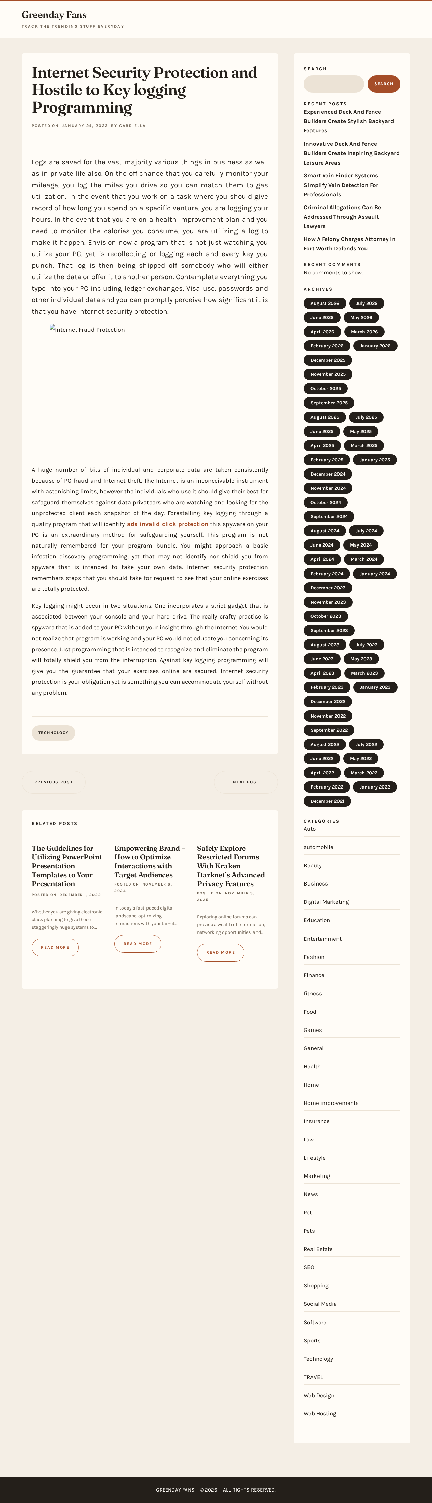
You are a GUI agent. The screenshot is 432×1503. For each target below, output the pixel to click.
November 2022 (328, 716)
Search (315, 69)
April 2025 (322, 446)
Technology (53, 732)
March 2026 (364, 332)
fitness (313, 993)
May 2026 (361, 317)
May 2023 (361, 659)
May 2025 (361, 431)
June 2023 (322, 659)
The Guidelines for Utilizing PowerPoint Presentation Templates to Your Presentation (67, 866)
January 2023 (375, 687)
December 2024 (327, 474)
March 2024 (364, 559)
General (314, 1048)
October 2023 (325, 616)
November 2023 (328, 602)
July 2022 (366, 744)
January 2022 (375, 787)
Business (316, 883)
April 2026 (322, 332)
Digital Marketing (326, 901)
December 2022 (327, 701)
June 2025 (321, 431)
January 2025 (375, 460)
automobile (318, 847)
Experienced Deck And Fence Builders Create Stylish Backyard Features (349, 121)
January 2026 (375, 346)
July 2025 (366, 417)
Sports (312, 1340)
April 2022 (322, 773)
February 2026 (327, 346)
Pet (308, 1212)
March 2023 (364, 673)
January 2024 (375, 574)
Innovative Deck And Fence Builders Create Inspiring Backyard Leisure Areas (352, 153)
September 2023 (329, 630)
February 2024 (326, 574)
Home (311, 1084)
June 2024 (321, 545)
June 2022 (321, 758)
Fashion (314, 956)
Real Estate (318, 1248)
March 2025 (364, 446)
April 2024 (322, 559)
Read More (55, 947)
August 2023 (325, 645)
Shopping (316, 1285)
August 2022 (324, 744)
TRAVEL (313, 1377)
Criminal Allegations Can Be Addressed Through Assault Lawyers (342, 216)
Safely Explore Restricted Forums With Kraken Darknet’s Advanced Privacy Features (231, 866)
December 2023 (328, 588)
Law (309, 1139)
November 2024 (328, 488)
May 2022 (361, 758)
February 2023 (327, 687)
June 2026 (322, 317)
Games (313, 1029)
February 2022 (326, 787)
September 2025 (329, 403)
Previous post (53, 782)
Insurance (317, 1121)
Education (317, 920)
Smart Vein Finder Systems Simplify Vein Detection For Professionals (341, 185)
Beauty (313, 865)
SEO (309, 1267)
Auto (310, 828)
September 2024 (329, 516)
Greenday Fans (54, 14)
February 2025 (326, 460)
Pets (309, 1230)
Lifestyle (315, 1157)
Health (312, 1066)
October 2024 (325, 502)
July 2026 (367, 303)
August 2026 (325, 303)
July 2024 (366, 531)
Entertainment (323, 938)
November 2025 (328, 374)
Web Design (319, 1395)
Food (310, 1011)
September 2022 (329, 730)
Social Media (320, 1303)
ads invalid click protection (167, 524)
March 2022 (364, 773)
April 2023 (322, 673)
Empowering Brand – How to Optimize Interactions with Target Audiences (149, 861)
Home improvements (331, 1102)
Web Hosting (320, 1413)
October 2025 (325, 388)
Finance (314, 975)
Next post (246, 782)
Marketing (317, 1175)
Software (315, 1322)
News (311, 1194)
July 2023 (367, 645)
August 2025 (324, 417)
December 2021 (327, 801)
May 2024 (361, 545)
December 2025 (327, 360)
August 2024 (324, 531)
